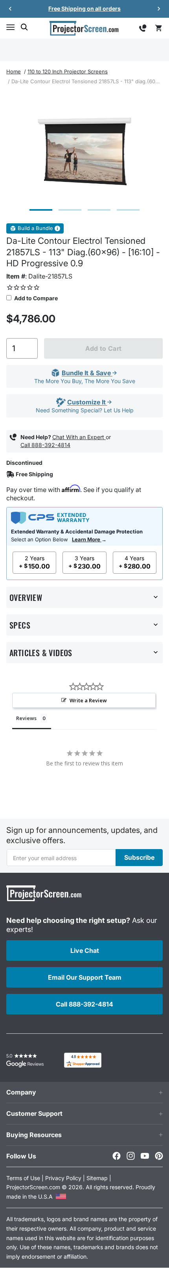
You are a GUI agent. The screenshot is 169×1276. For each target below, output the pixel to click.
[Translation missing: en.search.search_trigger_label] (24, 27)
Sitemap (97, 1178)
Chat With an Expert (79, 437)
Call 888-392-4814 (45, 445)
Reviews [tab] (26, 718)
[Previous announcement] (10, 9)
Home (13, 71)
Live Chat (84, 950)
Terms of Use (23, 1178)
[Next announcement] (159, 9)
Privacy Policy (63, 1178)
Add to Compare (35, 298)
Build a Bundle (35, 228)
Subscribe (139, 857)
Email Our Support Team (84, 977)
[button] (10, 27)
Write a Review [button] (88, 700)
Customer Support (34, 1113)
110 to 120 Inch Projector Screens (68, 71)
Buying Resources (34, 1135)
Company (21, 1092)
